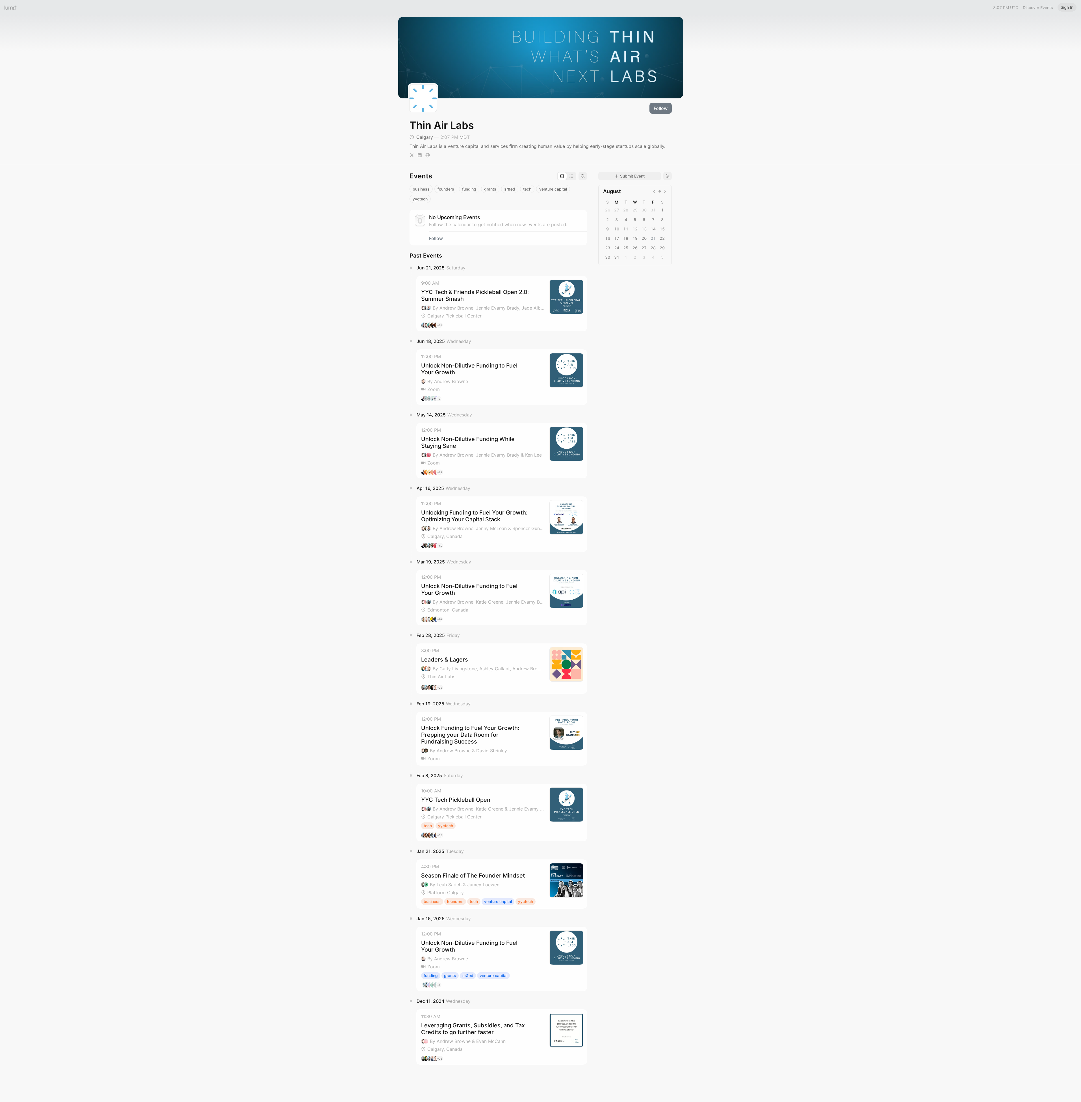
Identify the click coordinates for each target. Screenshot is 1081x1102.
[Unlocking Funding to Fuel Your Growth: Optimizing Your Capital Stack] (502, 524)
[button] (501, 303)
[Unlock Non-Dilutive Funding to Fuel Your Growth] (502, 377)
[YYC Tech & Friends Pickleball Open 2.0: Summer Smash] (502, 303)
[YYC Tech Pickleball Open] (502, 812)
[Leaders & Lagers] (502, 668)
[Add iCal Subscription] (667, 176)
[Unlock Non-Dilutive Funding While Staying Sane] (502, 450)
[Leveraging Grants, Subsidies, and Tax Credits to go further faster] (502, 1037)
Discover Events (1038, 7)
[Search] (583, 176)
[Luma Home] (11, 7)
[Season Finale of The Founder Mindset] (502, 884)
